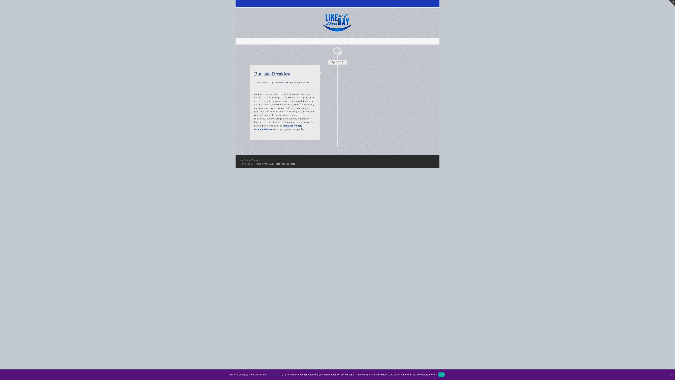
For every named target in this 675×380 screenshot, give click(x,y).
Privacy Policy (275, 374)
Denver (288, 82)
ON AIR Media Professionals (280, 163)
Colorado (279, 82)
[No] (670, 374)
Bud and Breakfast (272, 74)
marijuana (304, 82)
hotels (295, 82)
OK (441, 374)
